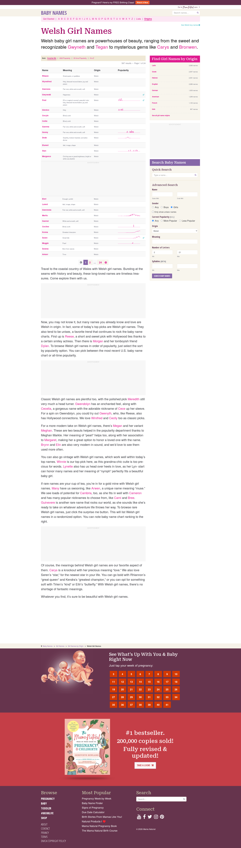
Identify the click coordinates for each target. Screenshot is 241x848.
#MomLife (47, 813)
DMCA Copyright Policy (53, 841)
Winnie (61, 461)
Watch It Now (142, 2)
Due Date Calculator (93, 812)
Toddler (46, 808)
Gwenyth (105, 413)
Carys (163, 46)
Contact (45, 828)
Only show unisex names (165, 211)
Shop (44, 818)
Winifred (96, 418)
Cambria (85, 493)
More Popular (170, 220)
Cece (121, 408)
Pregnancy (48, 799)
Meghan (46, 430)
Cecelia (46, 408)
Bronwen (188, 46)
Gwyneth (76, 46)
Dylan (45, 346)
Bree (131, 497)
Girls (175, 207)
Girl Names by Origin (76, 646)
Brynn (45, 444)
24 (100, 262)
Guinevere (48, 502)
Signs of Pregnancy (93, 807)
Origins (148, 18)
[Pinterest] (162, 817)
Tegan (102, 46)
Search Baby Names (162, 276)
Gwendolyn (82, 403)
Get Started (48, 18)
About (44, 824)
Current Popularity (163, 216)
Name (154, 189)
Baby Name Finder (92, 803)
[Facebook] (144, 817)
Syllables (159, 261)
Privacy (45, 833)
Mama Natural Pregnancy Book (99, 826)
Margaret (50, 440)
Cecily (113, 418)
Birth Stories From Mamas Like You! (102, 816)
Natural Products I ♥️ (94, 821)
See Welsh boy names (190, 25)
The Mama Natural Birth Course (99, 830)
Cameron (135, 493)
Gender (155, 203)
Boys (166, 207)
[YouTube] (139, 817)
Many (55, 488)
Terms (44, 837)
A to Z (92, 58)
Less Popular (188, 220)
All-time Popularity (80, 58)
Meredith (133, 399)
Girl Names (60, 646)
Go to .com (188, 7)
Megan (117, 425)
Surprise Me (51, 58)
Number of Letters (161, 247)
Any (157, 207)
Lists (138, 18)
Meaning (156, 236)
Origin (155, 226)
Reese (69, 336)
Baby (44, 803)
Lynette (68, 466)
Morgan (98, 341)
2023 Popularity (64, 58)
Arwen (95, 488)
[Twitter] (150, 817)
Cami (117, 497)
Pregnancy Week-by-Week (96, 798)
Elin (58, 444)
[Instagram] (156, 817)
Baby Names (54, 12)
